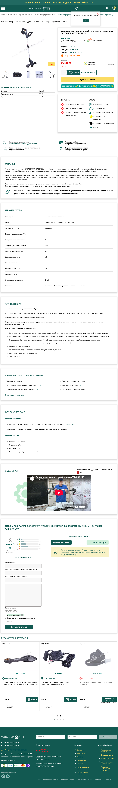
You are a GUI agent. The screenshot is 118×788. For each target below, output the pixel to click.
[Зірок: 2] (64, 39)
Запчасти (80, 750)
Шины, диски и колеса (82, 773)
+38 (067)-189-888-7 (11, 743)
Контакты (82, 780)
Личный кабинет (107, 8)
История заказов (107, 758)
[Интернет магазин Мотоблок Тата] (39, 9)
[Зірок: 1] (62, 39)
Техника (12, 15)
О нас (38, 780)
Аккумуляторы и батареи (83, 768)
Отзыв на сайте (61, 542)
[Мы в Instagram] (3, 776)
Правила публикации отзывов (105, 768)
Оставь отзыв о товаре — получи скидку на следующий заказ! (59, 3)
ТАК (86, 21)
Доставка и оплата (35, 22)
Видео (65, 22)
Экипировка (81, 760)
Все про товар (7, 22)
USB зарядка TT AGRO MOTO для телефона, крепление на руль (55, 683)
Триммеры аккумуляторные (43, 15)
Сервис (108, 780)
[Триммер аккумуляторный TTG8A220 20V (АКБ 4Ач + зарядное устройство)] (28, 48)
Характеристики (53, 22)
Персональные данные (106, 750)
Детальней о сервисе (14, 395)
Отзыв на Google (97, 542)
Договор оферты (68, 780)
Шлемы (80, 764)
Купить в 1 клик (88, 72)
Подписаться (108, 737)
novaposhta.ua (71, 424)
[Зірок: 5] (69, 39)
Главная (4, 15)
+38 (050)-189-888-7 (11, 746)
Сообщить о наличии (109, 699)
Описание (20, 22)
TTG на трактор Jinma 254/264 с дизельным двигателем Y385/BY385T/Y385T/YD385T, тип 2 (20, 684)
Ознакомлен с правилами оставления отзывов (21, 619)
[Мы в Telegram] (8, 776)
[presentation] (3, 76)
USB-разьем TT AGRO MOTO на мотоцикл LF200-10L (97, 683)
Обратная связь (107, 755)
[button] (54, 719)
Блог (90, 780)
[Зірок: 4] (67, 39)
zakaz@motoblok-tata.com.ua (15, 750)
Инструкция (97, 40)
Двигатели (81, 753)
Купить (75, 72)
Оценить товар (10, 608)
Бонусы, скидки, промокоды (107, 762)
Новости (98, 780)
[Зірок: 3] (65, 39)
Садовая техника (24, 15)
